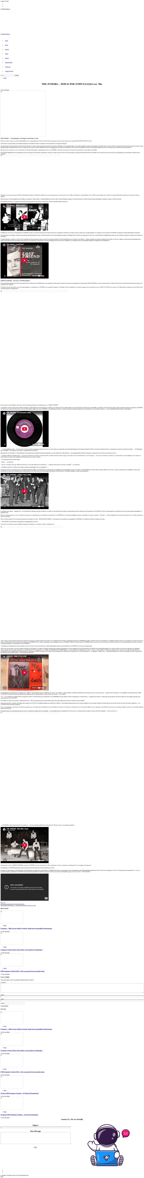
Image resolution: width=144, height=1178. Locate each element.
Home (6, 40)
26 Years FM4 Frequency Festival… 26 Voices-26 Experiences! (20, 1093)
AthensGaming (8, 62)
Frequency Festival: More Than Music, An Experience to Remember (21, 950)
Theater (7, 58)
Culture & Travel (9, 71)
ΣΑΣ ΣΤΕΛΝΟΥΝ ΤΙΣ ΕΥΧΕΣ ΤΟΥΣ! (12, 904)
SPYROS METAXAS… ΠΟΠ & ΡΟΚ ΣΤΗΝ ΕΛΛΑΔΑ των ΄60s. (18, 905)
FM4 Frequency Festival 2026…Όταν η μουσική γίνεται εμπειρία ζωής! (22, 971)
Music (6, 45)
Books (6, 53)
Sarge (7, 90)
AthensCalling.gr (26, 21)
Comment (3, 982)
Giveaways (7, 67)
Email (2, 999)
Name (2, 995)
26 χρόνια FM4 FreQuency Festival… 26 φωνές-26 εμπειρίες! (19, 1115)
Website (2, 1003)
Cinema (7, 49)
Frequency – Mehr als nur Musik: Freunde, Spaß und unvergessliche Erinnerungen (26, 928)
